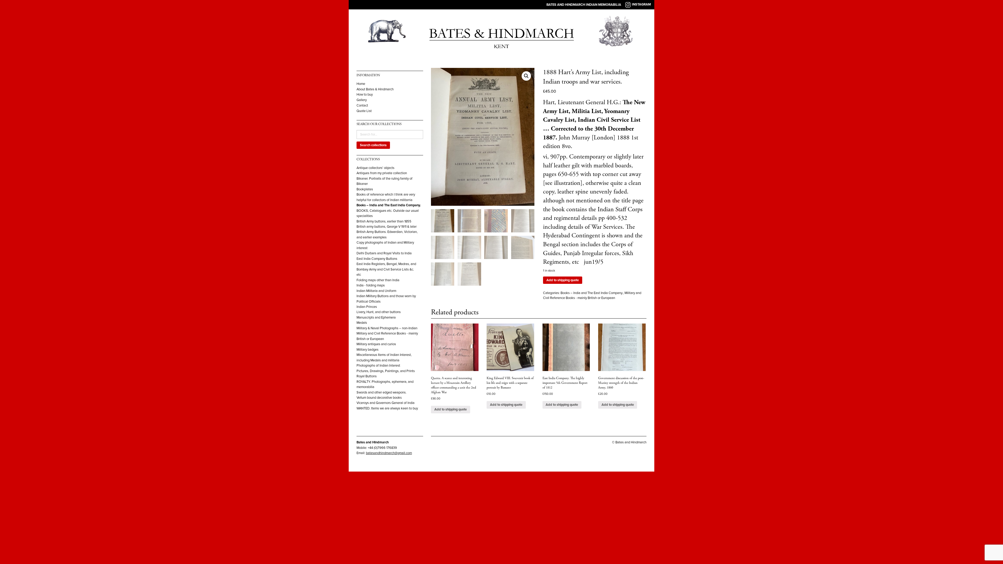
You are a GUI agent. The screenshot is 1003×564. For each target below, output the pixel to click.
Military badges (367, 350)
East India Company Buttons (377, 259)
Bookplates (365, 189)
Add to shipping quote (562, 280)
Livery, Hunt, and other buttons (379, 312)
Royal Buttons (367, 376)
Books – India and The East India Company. (389, 205)
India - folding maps (371, 285)
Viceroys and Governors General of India (386, 403)
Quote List (364, 111)
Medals (362, 323)
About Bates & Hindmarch (375, 89)
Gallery (362, 100)
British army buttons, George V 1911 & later (387, 227)
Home (361, 84)
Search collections (373, 145)
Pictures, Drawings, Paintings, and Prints (386, 371)
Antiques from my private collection (382, 173)
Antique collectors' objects (375, 168)
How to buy (365, 95)
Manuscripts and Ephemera (376, 317)
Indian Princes (367, 307)
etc (359, 275)
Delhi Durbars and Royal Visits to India (384, 253)
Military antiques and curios (376, 344)
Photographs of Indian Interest (378, 365)
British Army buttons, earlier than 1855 (384, 221)
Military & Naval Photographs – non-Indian (387, 328)
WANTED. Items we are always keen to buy (387, 408)
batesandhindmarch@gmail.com (389, 453)
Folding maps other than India (378, 280)
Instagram (641, 4)
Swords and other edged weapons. (381, 392)
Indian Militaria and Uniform (376, 291)
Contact (362, 106)
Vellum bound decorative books (379, 398)
